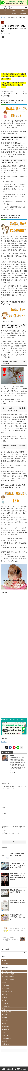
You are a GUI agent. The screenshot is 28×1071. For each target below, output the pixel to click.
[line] (17, 747)
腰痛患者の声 (5, 1029)
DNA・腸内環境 (6, 1012)
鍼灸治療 (4, 1015)
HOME (4, 10)
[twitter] (6, 747)
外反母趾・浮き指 (7, 991)
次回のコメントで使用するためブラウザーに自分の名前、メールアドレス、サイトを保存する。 (13, 827)
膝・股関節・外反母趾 (8, 974)
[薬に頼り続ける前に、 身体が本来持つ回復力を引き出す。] (8, 7)
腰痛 (3, 1009)
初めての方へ (5, 1035)
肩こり (4, 1000)
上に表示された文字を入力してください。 (12, 833)
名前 (3, 807)
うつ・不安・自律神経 (8, 979)
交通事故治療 (5, 1044)
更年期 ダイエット (7, 971)
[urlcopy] (21, 747)
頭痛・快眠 (5, 1020)
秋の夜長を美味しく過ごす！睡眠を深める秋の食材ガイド (17, 917)
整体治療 (4, 997)
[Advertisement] (14, 53)
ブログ (4, 13)
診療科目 (14, 10)
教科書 (4, 960)
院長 (3, 1032)
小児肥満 (4, 994)
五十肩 (4, 982)
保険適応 (4, 1041)
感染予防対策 (5, 1026)
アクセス (14, 13)
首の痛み (4, 1017)
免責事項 (3, 18)
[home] (14, 773)
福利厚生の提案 (6, 1038)
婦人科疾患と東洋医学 (8, 977)
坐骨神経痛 (5, 1003)
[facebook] (10, 747)
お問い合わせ (23, 13)
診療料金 (23, 10)
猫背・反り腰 (5, 988)
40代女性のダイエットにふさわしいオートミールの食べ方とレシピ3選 (17, 865)
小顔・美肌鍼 (5, 985)
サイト (3, 820)
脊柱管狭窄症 (5, 1006)
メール (4, 813)
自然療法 (4, 1023)
